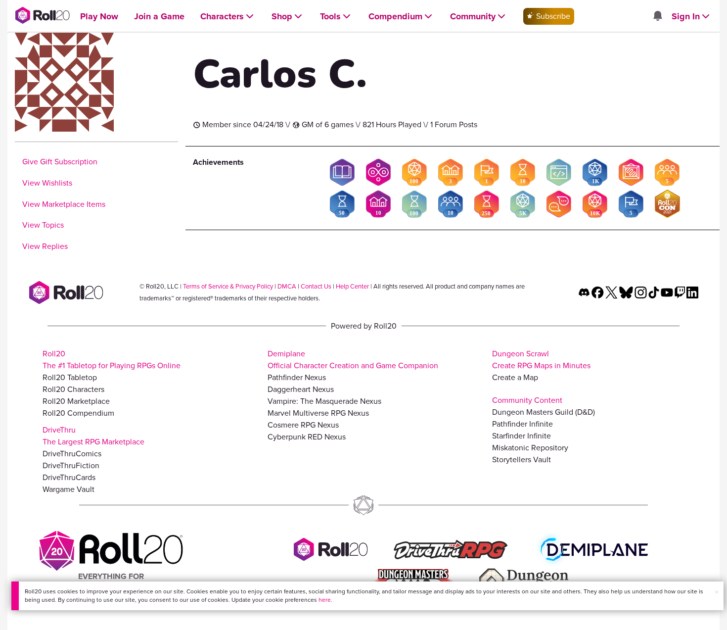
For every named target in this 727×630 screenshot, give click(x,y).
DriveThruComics (72, 453)
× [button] (717, 592)
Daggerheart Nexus (301, 389)
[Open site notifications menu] (657, 16)
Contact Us (316, 286)
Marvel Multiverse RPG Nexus (318, 413)
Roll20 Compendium (78, 413)
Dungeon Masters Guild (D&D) (543, 412)
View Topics (43, 225)
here (324, 599)
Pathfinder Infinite (522, 424)
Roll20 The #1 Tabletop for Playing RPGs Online (112, 359)
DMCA (286, 286)
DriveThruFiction (71, 465)
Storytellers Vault (521, 459)
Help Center (352, 286)
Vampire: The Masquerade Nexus (324, 401)
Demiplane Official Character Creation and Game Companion (353, 359)
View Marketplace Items (63, 204)
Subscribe (552, 16)
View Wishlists (47, 183)
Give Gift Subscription (59, 161)
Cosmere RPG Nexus (303, 425)
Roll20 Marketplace (76, 401)
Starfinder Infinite (521, 435)
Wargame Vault (68, 489)
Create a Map (515, 377)
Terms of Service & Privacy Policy (228, 286)
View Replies (45, 246)
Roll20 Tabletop (70, 377)
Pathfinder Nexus (297, 377)
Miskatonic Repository (530, 447)
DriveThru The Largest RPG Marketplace (93, 435)
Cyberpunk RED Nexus (307, 436)
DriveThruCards (69, 477)
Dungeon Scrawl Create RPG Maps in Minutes (541, 359)
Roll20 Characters (73, 389)
